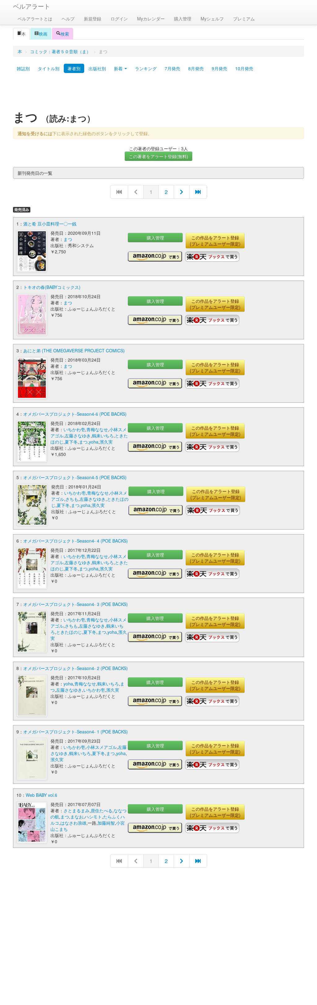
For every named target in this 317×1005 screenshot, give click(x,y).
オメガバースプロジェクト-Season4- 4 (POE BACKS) (75, 541)
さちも (71, 499)
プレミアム (244, 18)
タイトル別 (48, 68)
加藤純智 (106, 823)
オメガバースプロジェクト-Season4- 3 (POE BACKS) (75, 604)
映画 (43, 34)
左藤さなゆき (78, 435)
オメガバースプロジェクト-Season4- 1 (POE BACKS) (75, 731)
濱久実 (106, 442)
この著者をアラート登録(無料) (158, 156)
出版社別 (97, 68)
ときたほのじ (69, 632)
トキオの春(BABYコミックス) (51, 287)
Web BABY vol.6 (41, 795)
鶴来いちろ (103, 435)
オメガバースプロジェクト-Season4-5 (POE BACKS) (75, 477)
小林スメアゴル (101, 747)
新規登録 (92, 18)
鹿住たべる (101, 810)
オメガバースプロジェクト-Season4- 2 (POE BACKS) (75, 668)
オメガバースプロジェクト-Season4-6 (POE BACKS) (75, 414)
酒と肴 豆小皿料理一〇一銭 (49, 224)
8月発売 (196, 68)
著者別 (73, 68)
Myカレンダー (151, 18)
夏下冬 (71, 442)
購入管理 (182, 18)
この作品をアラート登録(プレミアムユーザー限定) (215, 240)
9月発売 (219, 68)
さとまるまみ (76, 810)
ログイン (119, 18)
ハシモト (93, 817)
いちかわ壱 (74, 429)
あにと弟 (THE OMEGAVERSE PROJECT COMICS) (74, 350)
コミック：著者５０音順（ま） (60, 51)
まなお (76, 817)
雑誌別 (23, 68)
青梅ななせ (97, 429)
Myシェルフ (212, 18)
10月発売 (244, 68)
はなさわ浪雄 (73, 823)
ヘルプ (68, 18)
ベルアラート (31, 6)
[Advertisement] (158, 94)
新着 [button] (119, 68)
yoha (93, 442)
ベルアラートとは (35, 18)
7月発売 (172, 68)
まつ (67, 239)
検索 (64, 34)
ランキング (146, 68)
